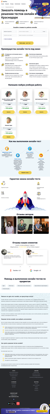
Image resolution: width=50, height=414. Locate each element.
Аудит (4, 285)
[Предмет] (25, 32)
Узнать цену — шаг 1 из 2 (25, 43)
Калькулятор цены (42, 411)
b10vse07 (12, 412)
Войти (46, 3)
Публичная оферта (36, 375)
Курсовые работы (13, 375)
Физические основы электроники (24, 285)
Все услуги (14, 379)
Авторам (13, 386)
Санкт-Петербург (36, 385)
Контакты (23, 3)
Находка (36, 388)
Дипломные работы (14, 374)
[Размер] (37, 32)
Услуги (2, 3)
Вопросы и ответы (36, 374)
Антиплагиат (17, 3)
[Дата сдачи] (10, 36)
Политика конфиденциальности (36, 377)
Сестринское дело (6, 288)
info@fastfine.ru (14, 395)
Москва (36, 383)
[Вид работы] (10, 32)
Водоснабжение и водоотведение (41, 285)
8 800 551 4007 (37, 4)
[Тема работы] (32, 36)
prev (20, 266)
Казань (36, 386)
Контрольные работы (13, 372)
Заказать (7, 3)
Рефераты (14, 377)
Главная (2, 7)
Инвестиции (11, 285)
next (29, 266)
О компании (13, 383)
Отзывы (12, 3)
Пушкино (36, 390)
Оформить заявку (25, 172)
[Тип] (44, 32)
